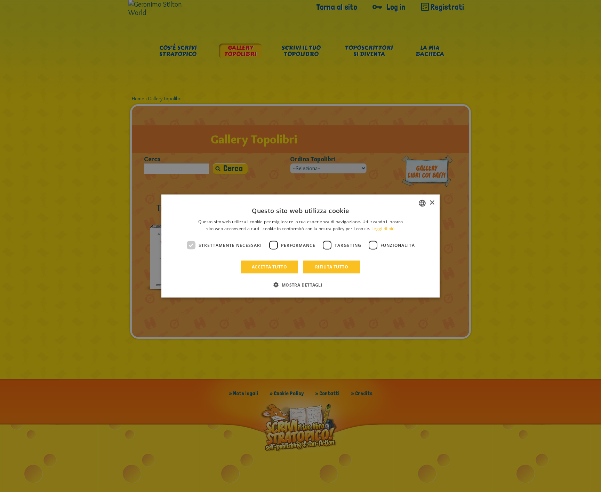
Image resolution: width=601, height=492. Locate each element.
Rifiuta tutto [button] (331, 267)
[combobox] (422, 203)
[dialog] (300, 246)
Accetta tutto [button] (269, 267)
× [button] (431, 202)
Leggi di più (383, 228)
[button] (300, 285)
